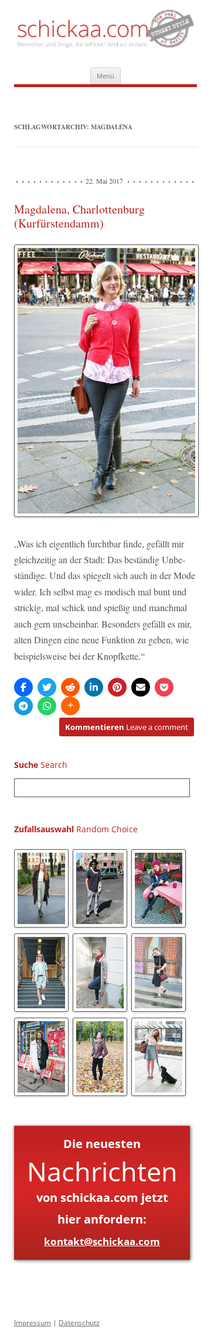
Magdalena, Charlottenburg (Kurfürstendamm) (79, 216)
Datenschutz (79, 1323)
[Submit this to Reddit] (70, 687)
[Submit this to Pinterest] (117, 687)
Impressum (32, 1323)
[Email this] (140, 687)
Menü (105, 75)
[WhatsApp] (47, 706)
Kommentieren (126, 727)
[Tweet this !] (47, 687)
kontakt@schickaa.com (102, 1241)
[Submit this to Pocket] (164, 687)
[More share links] (70, 706)
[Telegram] (23, 706)
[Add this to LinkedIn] (93, 687)
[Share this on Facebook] (23, 687)
